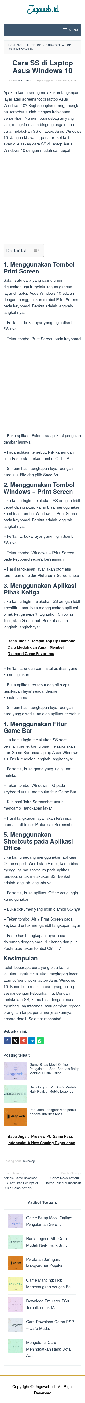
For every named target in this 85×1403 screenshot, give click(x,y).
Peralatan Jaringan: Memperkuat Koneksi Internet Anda (54, 1111)
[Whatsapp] (40, 1040)
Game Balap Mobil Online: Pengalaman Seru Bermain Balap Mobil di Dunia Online (54, 1068)
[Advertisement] (42, 199)
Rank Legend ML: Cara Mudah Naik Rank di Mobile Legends (53, 1089)
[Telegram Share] (31, 1040)
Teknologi (28, 1161)
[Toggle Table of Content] (33, 250)
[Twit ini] (15, 1040)
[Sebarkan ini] (7, 1040)
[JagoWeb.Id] (42, 9)
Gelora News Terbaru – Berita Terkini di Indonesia (63, 1178)
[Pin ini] (23, 1040)
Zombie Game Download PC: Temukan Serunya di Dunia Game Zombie (21, 1180)
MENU (73, 29)
